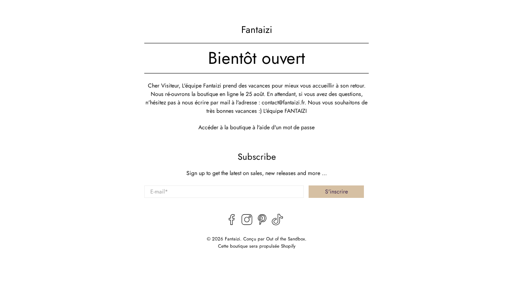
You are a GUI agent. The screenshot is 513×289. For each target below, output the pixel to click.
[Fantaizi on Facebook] (231, 223)
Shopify (288, 246)
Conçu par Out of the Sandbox (274, 239)
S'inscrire (336, 191)
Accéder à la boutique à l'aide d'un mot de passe (256, 127)
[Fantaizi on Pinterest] (262, 223)
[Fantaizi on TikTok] (277, 223)
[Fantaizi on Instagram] (246, 223)
